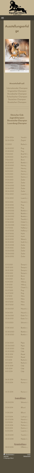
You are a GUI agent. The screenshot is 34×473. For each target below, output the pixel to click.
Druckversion (9, 454)
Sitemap (6, 456)
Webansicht (26, 456)
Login (28, 454)
